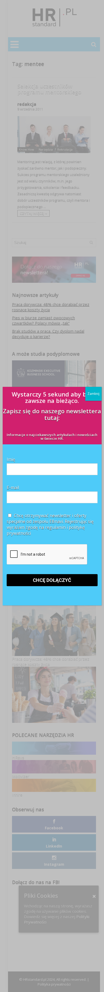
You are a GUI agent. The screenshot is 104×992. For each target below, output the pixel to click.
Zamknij (93, 393)
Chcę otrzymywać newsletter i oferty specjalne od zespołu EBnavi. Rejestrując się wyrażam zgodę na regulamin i (50, 524)
